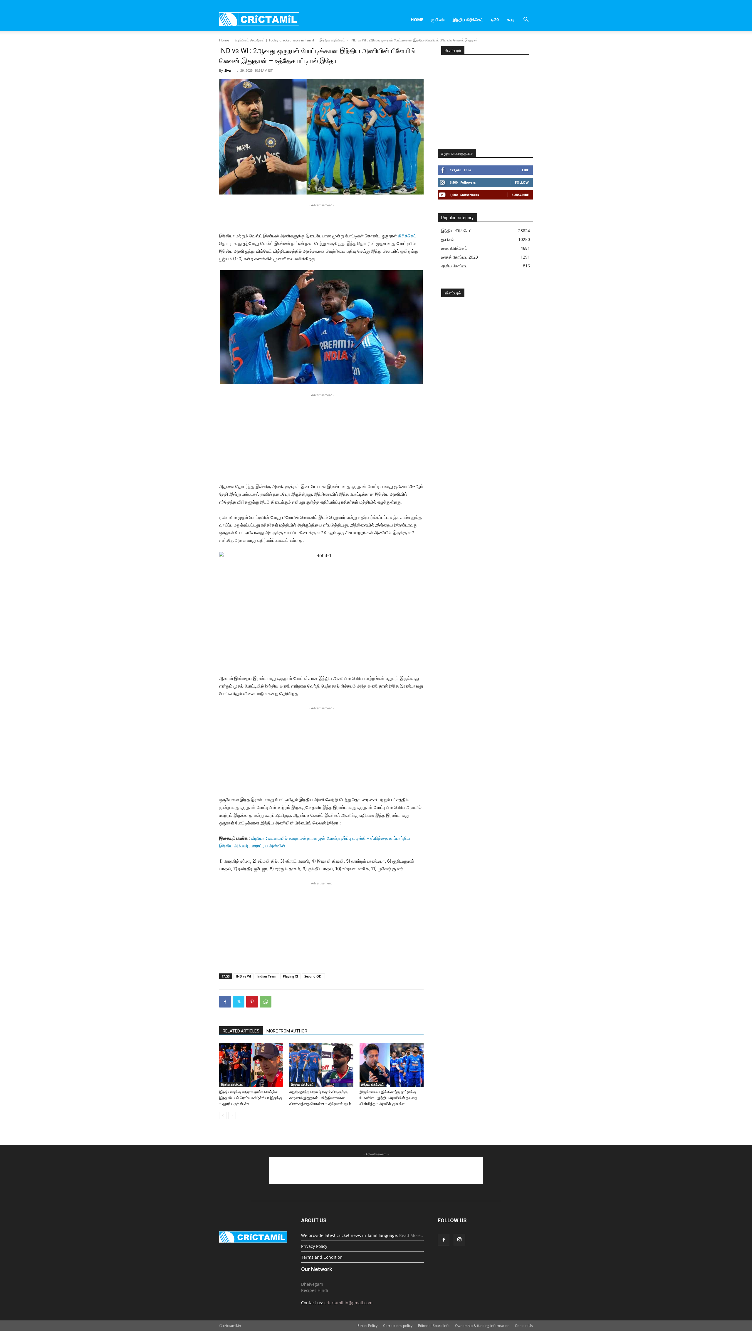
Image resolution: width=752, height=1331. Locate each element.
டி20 (495, 19)
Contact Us (524, 1325)
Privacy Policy (314, 1246)
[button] (526, 20)
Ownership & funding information (482, 1325)
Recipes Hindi (314, 1290)
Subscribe (520, 194)
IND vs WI (243, 976)
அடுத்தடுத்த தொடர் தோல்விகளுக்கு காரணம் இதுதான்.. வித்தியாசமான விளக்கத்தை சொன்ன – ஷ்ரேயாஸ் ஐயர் (320, 1098)
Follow (522, 182)
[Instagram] (459, 1239)
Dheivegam (312, 1284)
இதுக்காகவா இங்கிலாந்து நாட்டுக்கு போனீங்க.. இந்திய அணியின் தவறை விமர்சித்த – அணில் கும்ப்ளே (388, 1098)
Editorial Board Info (433, 1325)
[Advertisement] (321, 217)
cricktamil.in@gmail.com (348, 1302)
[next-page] (232, 1115)
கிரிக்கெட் (407, 236)
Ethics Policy (367, 1325)
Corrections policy (397, 1325)
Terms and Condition (322, 1257)
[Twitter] (238, 1002)
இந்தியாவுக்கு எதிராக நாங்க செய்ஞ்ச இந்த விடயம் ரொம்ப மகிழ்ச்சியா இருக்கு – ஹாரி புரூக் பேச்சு (250, 1098)
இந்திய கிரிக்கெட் (468, 19)
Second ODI (313, 976)
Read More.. (411, 1235)
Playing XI (290, 976)
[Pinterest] (252, 1002)
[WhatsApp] (265, 1002)
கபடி (511, 19)
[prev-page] (222, 1115)
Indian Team (266, 976)
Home (417, 19)
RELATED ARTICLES (241, 1031)
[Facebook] (225, 1002)
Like (525, 170)
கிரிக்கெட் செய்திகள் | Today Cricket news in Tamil (274, 40)
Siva (227, 70)
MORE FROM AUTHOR (286, 1031)
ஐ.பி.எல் (438, 19)
